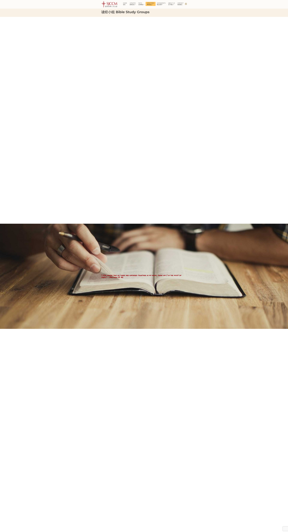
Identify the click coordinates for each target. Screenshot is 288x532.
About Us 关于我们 (171, 3)
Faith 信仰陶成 (140, 3)
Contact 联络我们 (181, 3)
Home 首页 (125, 3)
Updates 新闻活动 (133, 3)
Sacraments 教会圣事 (161, 3)
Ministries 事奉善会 (150, 3)
